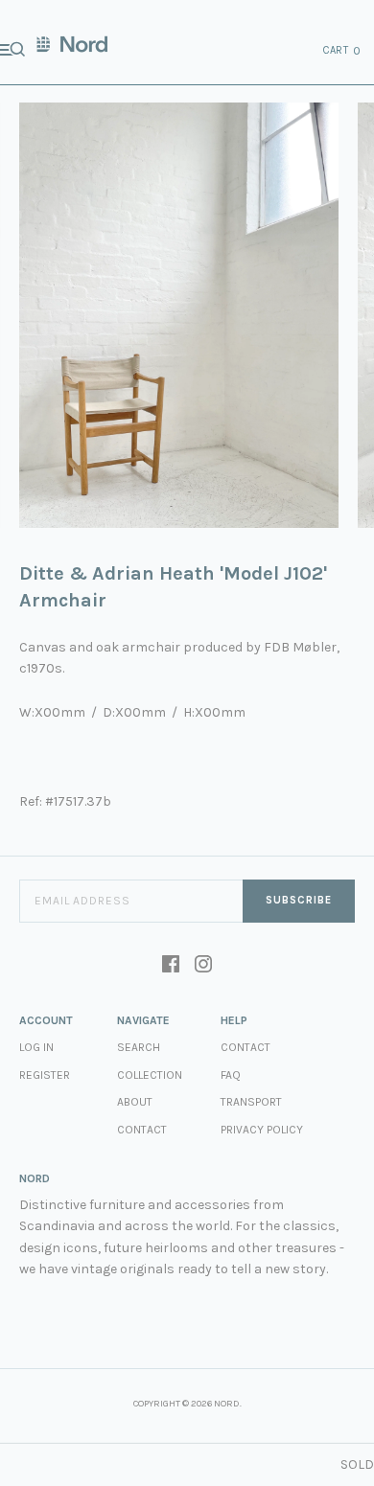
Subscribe (299, 900)
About (134, 1102)
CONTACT (245, 1047)
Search (138, 1047)
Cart (342, 50)
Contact (142, 1129)
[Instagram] (203, 965)
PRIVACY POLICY (262, 1129)
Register (44, 1075)
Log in (36, 1047)
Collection (149, 1075)
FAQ (231, 1075)
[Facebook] (170, 965)
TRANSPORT (251, 1102)
